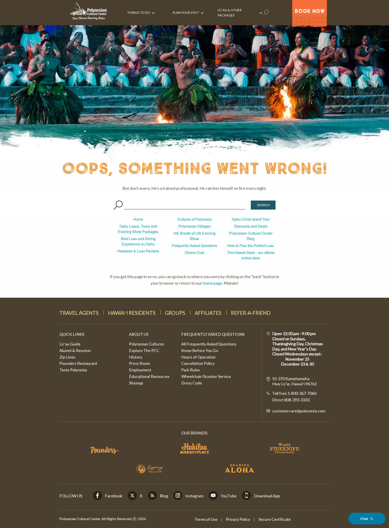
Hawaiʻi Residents (132, 313)
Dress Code (191, 382)
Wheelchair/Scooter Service (206, 376)
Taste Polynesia (73, 369)
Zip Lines (67, 356)
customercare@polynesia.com (298, 410)
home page (212, 283)
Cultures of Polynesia (194, 219)
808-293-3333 (297, 399)
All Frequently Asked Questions (208, 343)
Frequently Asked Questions (194, 245)
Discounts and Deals (250, 226)
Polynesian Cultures (146, 343)
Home (138, 219)
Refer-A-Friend (251, 313)
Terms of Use (205, 519)
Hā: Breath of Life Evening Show (194, 236)
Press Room (139, 363)
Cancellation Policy (198, 363)
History (135, 356)
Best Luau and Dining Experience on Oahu (138, 241)
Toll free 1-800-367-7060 (294, 393)
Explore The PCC (144, 350)
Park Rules (190, 369)
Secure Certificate (274, 519)
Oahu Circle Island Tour (251, 219)
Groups (175, 313)
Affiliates (208, 313)
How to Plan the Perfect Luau (250, 245)
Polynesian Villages (194, 226)
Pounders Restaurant (78, 363)
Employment (140, 369)
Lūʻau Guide (70, 343)
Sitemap (136, 382)
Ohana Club (194, 252)
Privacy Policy (238, 519)
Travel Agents (79, 313)
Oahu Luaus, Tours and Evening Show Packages (138, 229)
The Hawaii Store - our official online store (250, 255)
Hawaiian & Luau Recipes (138, 251)
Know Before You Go (199, 350)
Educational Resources (149, 376)
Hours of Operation (198, 356)
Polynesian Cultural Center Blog (250, 236)
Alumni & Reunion (75, 350)
